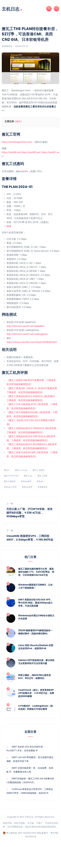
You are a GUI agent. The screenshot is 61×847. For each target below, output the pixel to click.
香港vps (40, 481)
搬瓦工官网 (42, 476)
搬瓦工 (7, 470)
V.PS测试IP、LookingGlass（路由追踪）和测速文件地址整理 (35, 707)
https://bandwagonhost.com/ (17, 142)
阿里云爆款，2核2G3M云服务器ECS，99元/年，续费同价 (34, 677)
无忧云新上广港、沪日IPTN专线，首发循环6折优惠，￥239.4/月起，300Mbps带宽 (29, 512)
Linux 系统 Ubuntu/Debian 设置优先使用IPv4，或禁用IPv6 (35, 647)
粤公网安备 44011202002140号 (21, 833)
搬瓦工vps (28, 476)
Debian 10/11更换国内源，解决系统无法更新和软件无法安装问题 (36, 662)
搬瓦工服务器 (10, 481)
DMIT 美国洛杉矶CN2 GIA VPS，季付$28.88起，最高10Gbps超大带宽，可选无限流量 (35, 602)
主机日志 (12, 8)
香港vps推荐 (27, 487)
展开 (18, 121)
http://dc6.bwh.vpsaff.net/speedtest (25, 326)
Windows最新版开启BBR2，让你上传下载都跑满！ (35, 586)
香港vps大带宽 (10, 487)
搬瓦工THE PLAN (11, 476)
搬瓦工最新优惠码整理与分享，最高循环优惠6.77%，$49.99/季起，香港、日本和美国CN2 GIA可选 (36, 572)
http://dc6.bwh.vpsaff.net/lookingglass (27, 334)
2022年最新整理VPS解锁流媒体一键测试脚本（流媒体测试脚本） (35, 632)
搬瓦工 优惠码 (38, 470)
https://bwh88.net (11, 152)
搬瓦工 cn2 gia (21, 470)
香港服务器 (7, 46)
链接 (9, 226)
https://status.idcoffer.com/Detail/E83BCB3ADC (32, 342)
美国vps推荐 (26, 481)
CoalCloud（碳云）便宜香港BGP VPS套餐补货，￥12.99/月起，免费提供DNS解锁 (36, 693)
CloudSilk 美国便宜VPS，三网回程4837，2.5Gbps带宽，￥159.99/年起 (29, 537)
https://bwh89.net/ (31, 152)
